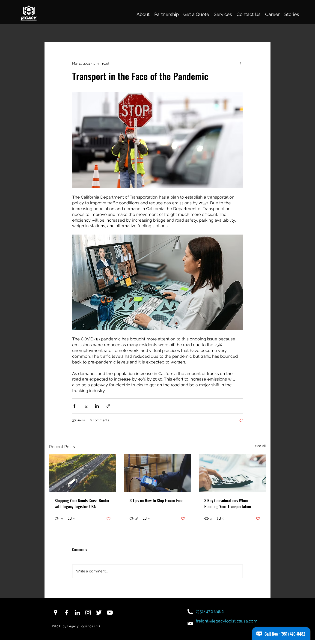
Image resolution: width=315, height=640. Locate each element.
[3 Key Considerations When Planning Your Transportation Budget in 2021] (232, 473)
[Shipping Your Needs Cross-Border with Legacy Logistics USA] (82, 473)
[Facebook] (66, 612)
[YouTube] (109, 612)
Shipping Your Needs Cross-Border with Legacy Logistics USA (82, 503)
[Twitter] (99, 612)
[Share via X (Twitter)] (85, 406)
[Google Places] (55, 612)
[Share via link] (108, 406)
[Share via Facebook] (74, 406)
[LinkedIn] (77, 612)
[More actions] (240, 63)
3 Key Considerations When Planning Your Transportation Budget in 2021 (227, 503)
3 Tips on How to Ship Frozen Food (157, 500)
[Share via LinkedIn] (97, 406)
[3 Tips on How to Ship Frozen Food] (157, 473)
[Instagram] (88, 612)
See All (260, 446)
